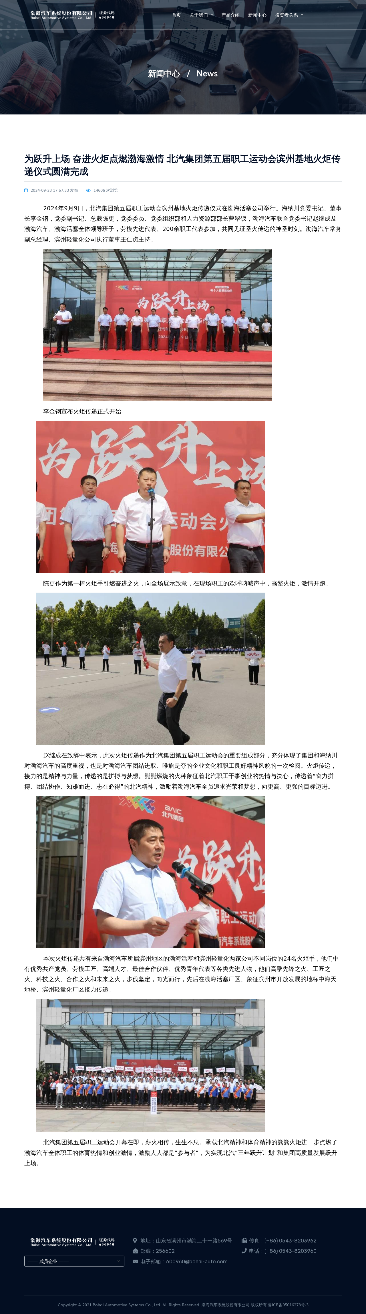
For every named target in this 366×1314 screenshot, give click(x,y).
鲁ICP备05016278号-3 (288, 1304)
